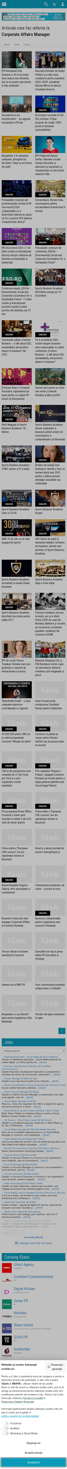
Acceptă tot (33, 1462)
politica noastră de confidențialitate (20, 1416)
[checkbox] (11, 1423)
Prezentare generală (57, 1367)
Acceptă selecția (33, 1452)
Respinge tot (33, 1443)
